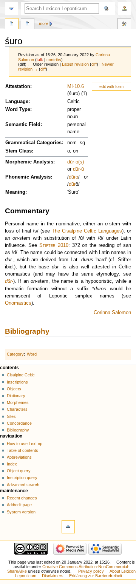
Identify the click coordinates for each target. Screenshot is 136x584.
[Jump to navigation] (11, 8)
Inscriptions (17, 382)
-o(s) (79, 162)
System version (21, 512)
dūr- (9, 281)
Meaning (15, 192)
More (43, 23)
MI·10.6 (75, 86)
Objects (14, 389)
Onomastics (18, 303)
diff (94, 64)
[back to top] (68, 526)
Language (16, 101)
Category (15, 354)
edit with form (111, 86)
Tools (124, 24)
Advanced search (23, 484)
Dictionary (16, 395)
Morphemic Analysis (29, 162)
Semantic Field (22, 124)
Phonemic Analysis (28, 177)
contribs (53, 59)
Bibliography (27, 331)
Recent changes (22, 498)
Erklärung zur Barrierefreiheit (95, 575)
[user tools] (124, 8)
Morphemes (18, 402)
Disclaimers (52, 575)
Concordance (19, 423)
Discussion (27, 24)
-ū (82, 169)
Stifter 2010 (53, 245)
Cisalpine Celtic (21, 375)
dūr (70, 162)
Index (12, 464)
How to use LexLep (24, 443)
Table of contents (22, 450)
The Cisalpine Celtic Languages (87, 231)
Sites (11, 416)
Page (11, 24)
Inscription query (22, 477)
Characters (17, 409)
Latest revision (75, 64)
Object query (19, 470)
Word (32, 354)
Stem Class (18, 151)
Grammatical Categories (33, 142)
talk (40, 59)
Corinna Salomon (112, 312)
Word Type (17, 109)
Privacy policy (91, 571)
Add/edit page (19, 504)
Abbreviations (19, 457)
